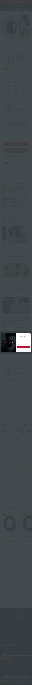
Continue (23, 347)
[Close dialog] (30, 334)
